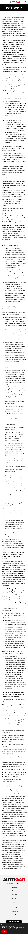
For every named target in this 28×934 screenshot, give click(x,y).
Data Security (14, 911)
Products (14, 895)
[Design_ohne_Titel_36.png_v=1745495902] (14, 2)
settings (17, 928)
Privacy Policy (14, 907)
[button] (2, 2)
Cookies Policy (14, 915)
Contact (14, 898)
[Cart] (26, 2)
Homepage (14, 887)
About (14, 891)
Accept (4, 931)
